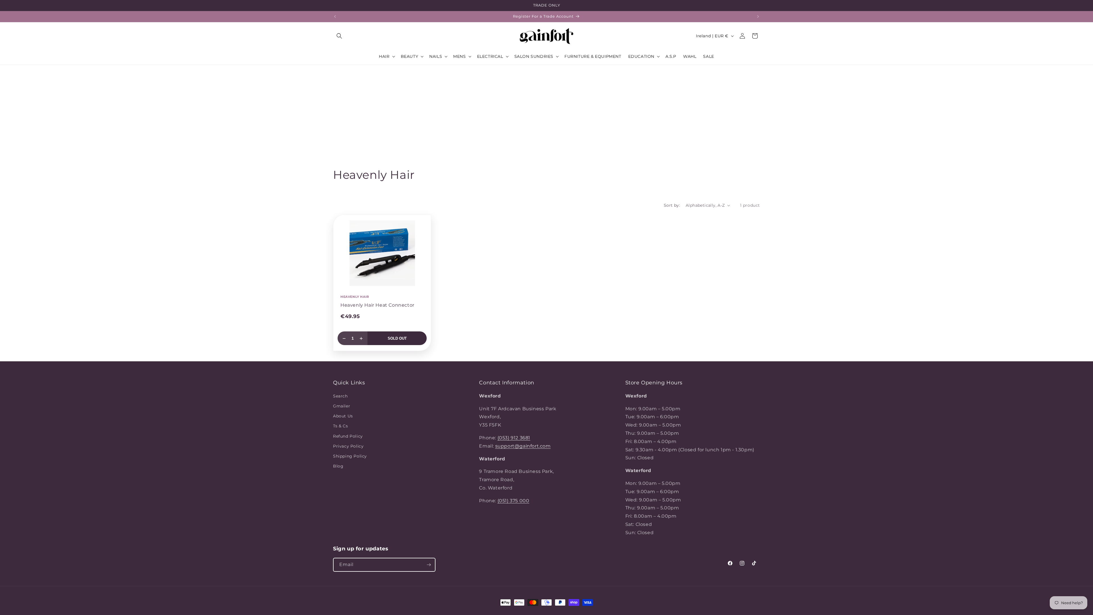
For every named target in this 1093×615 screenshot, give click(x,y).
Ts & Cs (340, 426)
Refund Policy (348, 436)
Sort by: (672, 205)
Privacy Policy (348, 446)
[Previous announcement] (335, 16)
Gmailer (341, 406)
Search (340, 396)
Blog (338, 466)
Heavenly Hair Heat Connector (377, 305)
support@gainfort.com (523, 446)
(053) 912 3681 (514, 437)
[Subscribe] (428, 565)
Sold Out (397, 338)
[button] (339, 36)
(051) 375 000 (513, 500)
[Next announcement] (758, 16)
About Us (343, 416)
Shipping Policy (350, 456)
